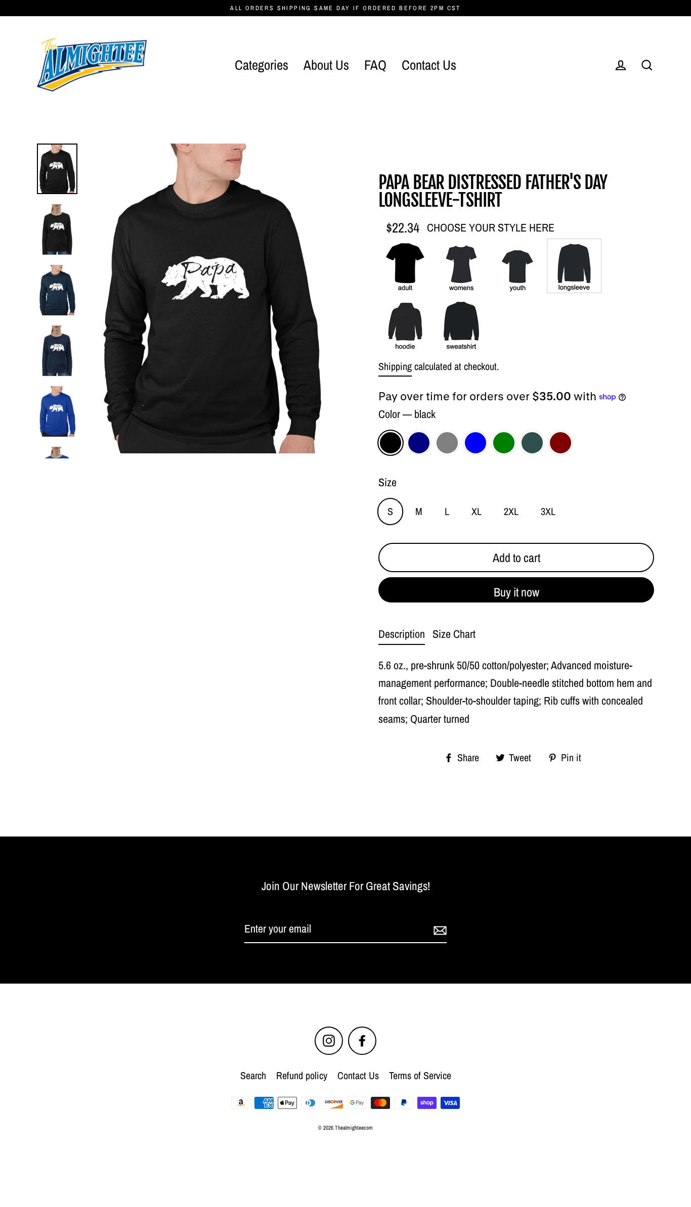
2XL (511, 511)
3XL (548, 511)
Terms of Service (420, 1075)
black (390, 443)
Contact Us (429, 65)
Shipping (395, 366)
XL (476, 511)
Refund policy (301, 1075)
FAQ (375, 65)
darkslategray (532, 443)
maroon (560, 443)
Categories (261, 65)
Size (387, 482)
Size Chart (454, 633)
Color (407, 414)
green (504, 443)
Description (401, 633)
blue (475, 443)
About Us (326, 65)
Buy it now (516, 592)
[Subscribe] (438, 929)
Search (253, 1075)
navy (419, 443)
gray (447, 443)
